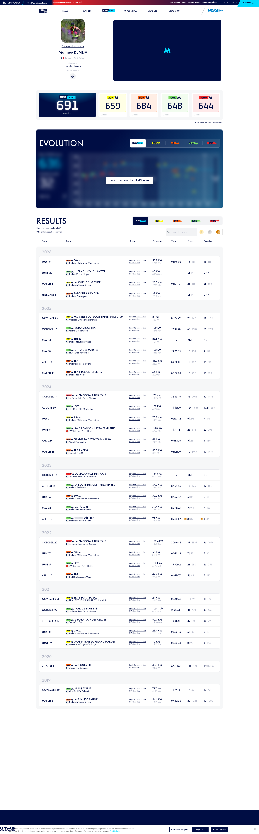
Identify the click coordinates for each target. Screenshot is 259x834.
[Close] (255, 829)
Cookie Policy (115, 831)
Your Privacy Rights (179, 829)
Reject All (200, 829)
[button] (39, 3)
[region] (129, 829)
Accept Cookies (219, 829)
